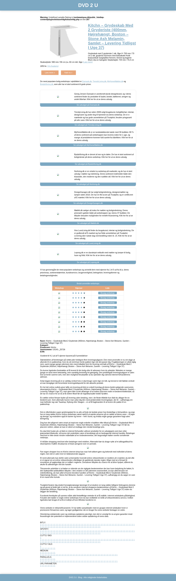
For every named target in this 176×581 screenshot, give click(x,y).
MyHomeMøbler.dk (115, 81)
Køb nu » (68, 73)
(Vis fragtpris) (53, 66)
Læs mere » (50, 73)
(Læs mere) (88, 62)
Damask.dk (87, 81)
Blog (80, 577)
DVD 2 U (88, 5)
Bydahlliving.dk (46, 84)
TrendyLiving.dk (99, 81)
